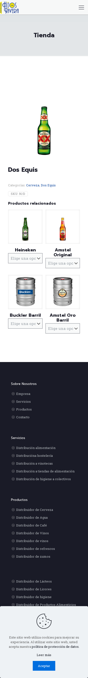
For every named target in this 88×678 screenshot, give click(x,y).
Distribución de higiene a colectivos (43, 479)
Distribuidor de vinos (32, 541)
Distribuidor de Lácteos (34, 581)
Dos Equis (48, 185)
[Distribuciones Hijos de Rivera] (9, 7)
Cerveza (32, 185)
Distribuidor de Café (31, 525)
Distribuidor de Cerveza (34, 509)
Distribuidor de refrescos (35, 548)
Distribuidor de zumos (33, 556)
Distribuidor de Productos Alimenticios (46, 604)
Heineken (25, 250)
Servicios (23, 401)
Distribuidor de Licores (34, 589)
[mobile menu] (81, 7)
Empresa (23, 394)
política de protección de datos (55, 646)
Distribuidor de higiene (34, 597)
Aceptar (44, 666)
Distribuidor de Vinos (32, 533)
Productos (24, 409)
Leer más (44, 655)
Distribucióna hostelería (34, 455)
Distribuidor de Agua (32, 517)
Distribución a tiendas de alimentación (45, 471)
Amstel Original (63, 252)
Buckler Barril (25, 315)
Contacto (23, 417)
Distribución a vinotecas (34, 463)
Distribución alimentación (35, 448)
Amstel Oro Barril (63, 318)
